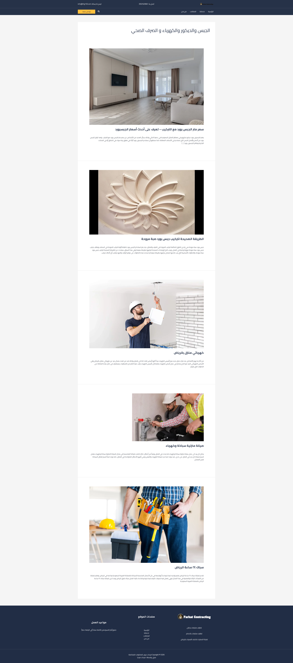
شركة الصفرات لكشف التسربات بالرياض (194, 639)
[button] (99, 12)
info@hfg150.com (84, 4)
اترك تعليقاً (200, 133)
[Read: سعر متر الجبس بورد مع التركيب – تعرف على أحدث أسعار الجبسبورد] (146, 86)
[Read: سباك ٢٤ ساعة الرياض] (146, 524)
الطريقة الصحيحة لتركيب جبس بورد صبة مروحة (172, 239)
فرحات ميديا (141, 657)
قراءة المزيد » (199, 148)
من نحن (184, 11)
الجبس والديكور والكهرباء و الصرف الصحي (172, 133)
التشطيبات (191, 133)
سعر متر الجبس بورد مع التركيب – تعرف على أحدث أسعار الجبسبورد (159, 129)
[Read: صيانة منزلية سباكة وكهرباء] (168, 417)
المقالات (193, 11)
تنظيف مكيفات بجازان (194, 627)
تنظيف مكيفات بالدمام (194, 633)
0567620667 (143, 4)
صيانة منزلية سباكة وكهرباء (185, 445)
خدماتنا (202, 11)
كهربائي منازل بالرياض (189, 352)
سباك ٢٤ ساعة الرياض (189, 567)
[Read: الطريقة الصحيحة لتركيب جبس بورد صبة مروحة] (146, 202)
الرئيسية (210, 11)
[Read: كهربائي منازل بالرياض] (146, 313)
